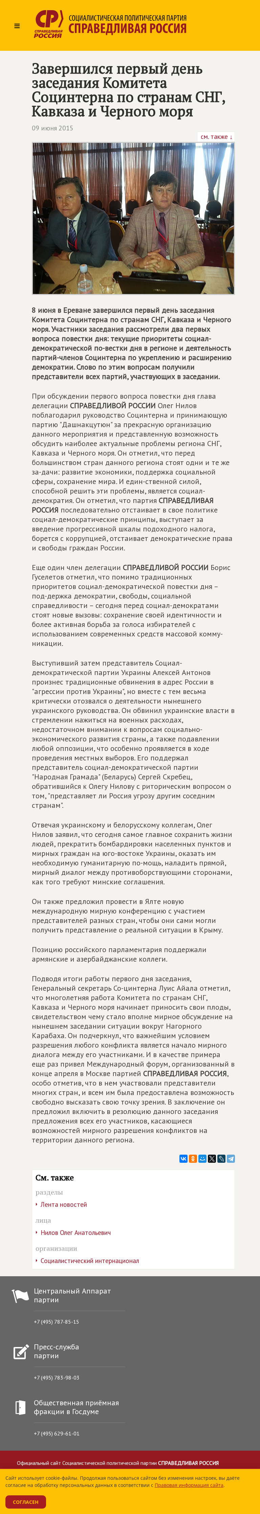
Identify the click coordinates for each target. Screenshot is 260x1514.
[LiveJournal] (221, 1159)
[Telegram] (231, 1159)
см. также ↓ (216, 136)
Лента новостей (64, 1204)
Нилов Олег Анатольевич (76, 1232)
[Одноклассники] (193, 1159)
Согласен (26, 1502)
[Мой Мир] (202, 1159)
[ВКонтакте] (183, 1159)
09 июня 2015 (52, 128)
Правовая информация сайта (189, 1485)
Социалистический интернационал (90, 1261)
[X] (212, 1159)
